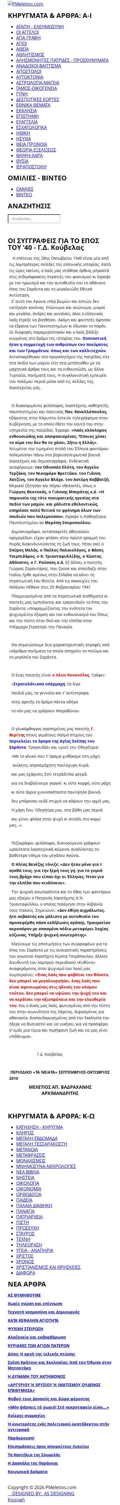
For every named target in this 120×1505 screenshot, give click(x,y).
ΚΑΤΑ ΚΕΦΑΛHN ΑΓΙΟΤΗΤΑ (33, 1320)
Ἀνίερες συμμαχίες (26, 1415)
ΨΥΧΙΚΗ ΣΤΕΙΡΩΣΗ (25, 1328)
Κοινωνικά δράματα (27, 1471)
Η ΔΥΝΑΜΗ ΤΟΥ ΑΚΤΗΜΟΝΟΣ (36, 1376)
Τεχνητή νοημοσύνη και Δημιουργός (44, 1312)
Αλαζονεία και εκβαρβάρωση (37, 1337)
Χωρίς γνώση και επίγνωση (35, 1303)
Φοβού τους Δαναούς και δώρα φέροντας (49, 1398)
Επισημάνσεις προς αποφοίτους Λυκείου (48, 1446)
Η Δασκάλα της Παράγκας (33, 1463)
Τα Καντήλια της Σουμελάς (34, 1454)
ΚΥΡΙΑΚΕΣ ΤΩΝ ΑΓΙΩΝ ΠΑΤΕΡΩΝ (38, 1345)
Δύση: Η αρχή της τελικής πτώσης (41, 1354)
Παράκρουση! (21, 1438)
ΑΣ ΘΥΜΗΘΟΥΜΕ (24, 1295)
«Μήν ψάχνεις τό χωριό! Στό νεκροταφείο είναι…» (58, 1407)
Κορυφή (16, 1500)
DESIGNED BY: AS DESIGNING (41, 1493)
